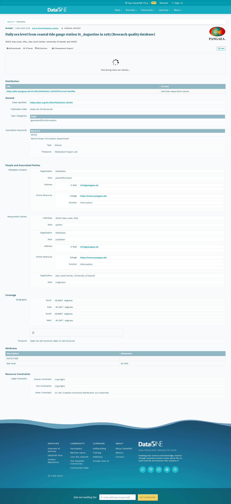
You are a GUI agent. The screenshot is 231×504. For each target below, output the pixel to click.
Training (97, 452)
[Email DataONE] (158, 469)
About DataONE (124, 448)
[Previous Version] (62, 28)
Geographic (21, 299)
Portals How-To (101, 461)
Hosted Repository (53, 460)
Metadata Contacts (18, 170)
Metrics (119, 452)
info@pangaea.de (89, 185)
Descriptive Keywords (16, 130)
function (73, 202)
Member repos (77, 452)
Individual (47, 218)
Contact (120, 457)
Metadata (21, 22)
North (48, 300)
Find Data (57, 476)
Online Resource (44, 195)
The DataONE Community (77, 462)
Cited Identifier (19, 102)
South (48, 313)
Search (10, 22)
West (49, 320)
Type (49, 145)
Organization (46, 171)
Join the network (79, 457)
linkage (73, 196)
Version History (72, 28)
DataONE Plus (55, 455)
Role (50, 178)
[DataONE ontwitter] (142, 469)
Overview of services (54, 449)
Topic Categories (19, 116)
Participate (76, 448)
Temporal (22, 341)
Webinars (97, 457)
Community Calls (79, 468)
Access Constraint (42, 379)
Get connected (148, 497)
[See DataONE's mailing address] (175, 469)
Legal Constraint (19, 378)
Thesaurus (46, 152)
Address (48, 184)
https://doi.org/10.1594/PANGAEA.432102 (51, 102)
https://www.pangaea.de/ (93, 196)
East (49, 307)
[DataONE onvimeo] (150, 469)
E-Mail (74, 185)
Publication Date (19, 109)
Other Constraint (43, 392)
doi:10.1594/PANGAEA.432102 (45, 28)
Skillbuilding (99, 448)
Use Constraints (43, 386)
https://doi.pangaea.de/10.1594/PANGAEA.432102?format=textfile (41, 91)
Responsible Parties (17, 216)
